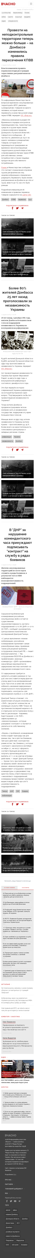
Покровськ (10, 1240)
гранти (10, 17)
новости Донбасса (13, 1236)
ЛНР (17, 791)
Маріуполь (20, 1240)
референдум (6, 437)
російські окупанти (12, 1232)
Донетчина (10, 1223)
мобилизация (6, 795)
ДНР (11, 791)
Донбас (25, 1219)
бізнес (27, 12)
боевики (25, 791)
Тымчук (4, 791)
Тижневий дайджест (14, 1189)
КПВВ (13, 199)
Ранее (4, 167)
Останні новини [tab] (9, 887)
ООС (7, 1245)
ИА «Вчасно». (26, 115)
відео (4, 21)
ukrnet (8, 1210)
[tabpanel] (17, 935)
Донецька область (12, 1219)
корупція (18, 17)
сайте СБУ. (26, 195)
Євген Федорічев (9, 1038)
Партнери (9, 1184)
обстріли (15, 1245)
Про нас (8, 1180)
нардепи (27, 17)
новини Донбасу (12, 1214)
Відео (3, 1057)
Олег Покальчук (9, 1022)
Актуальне (5, 984)
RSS (6, 1193)
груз (30, 199)
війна (4, 17)
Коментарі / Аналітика (10, 1016)
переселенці (17, 12)
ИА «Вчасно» (6, 369)
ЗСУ (18, 1223)
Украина (17, 437)
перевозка (22, 199)
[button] (17, 881)
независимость (7, 441)
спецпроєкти (13, 21)
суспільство (6, 12)
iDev (14, 1174)
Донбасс (5, 199)
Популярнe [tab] (25, 887)
